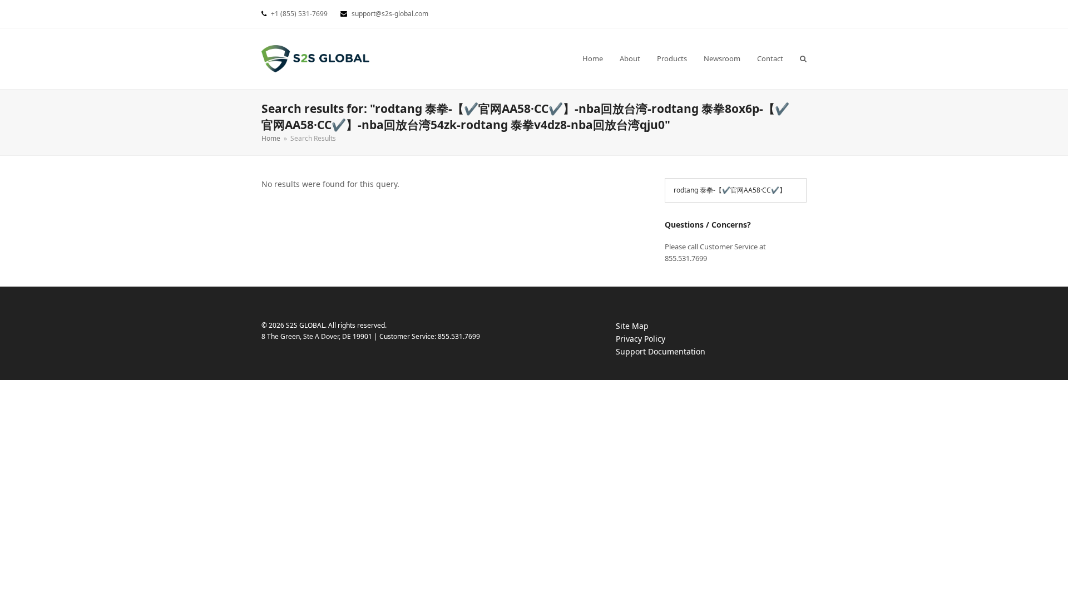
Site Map (632, 326)
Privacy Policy (652, 339)
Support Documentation (672, 352)
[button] (803, 58)
